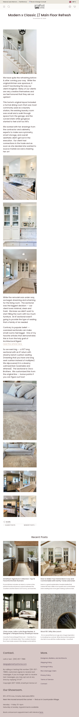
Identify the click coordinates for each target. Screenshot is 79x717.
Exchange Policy (47, 667)
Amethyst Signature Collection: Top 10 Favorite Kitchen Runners (19, 580)
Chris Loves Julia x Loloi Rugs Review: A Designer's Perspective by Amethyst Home (20, 632)
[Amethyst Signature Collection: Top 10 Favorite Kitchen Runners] (20, 558)
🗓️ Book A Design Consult (37, 2)
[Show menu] (4, 6)
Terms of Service (47, 679)
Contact (44, 684)
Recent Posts (39, 537)
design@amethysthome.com (15, 664)
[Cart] (74, 6)
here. (41, 712)
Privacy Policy (46, 675)
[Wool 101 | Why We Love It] (58, 611)
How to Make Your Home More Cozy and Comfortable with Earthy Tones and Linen (58, 580)
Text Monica (23, 2)
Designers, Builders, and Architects (54, 658)
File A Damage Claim (48, 671)
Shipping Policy (46, 662)
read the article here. (13, 344)
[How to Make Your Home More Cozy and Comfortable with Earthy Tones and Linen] (58, 558)
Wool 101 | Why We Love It (51, 632)
